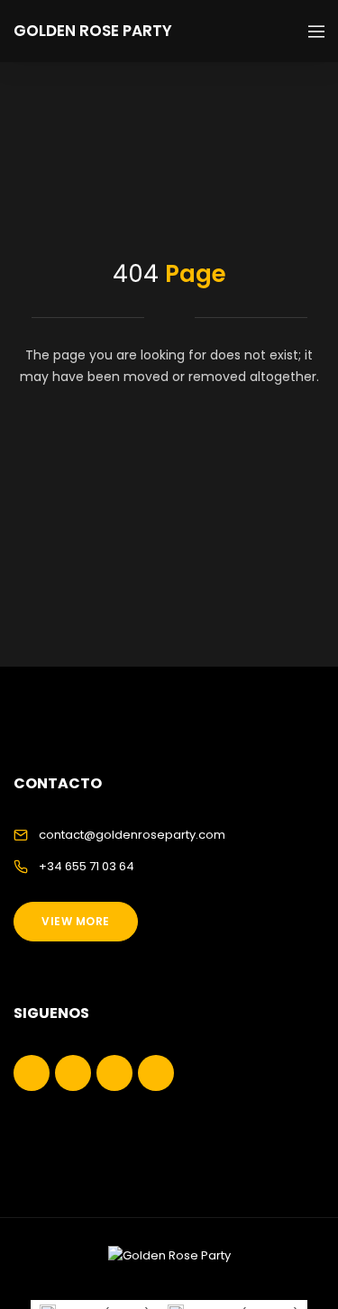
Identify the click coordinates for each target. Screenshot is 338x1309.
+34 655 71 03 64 (86, 866)
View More (75, 921)
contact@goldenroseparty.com (132, 834)
